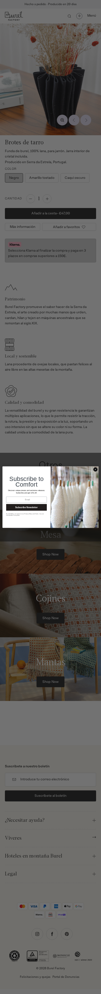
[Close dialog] (95, 469)
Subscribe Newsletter (26, 507)
